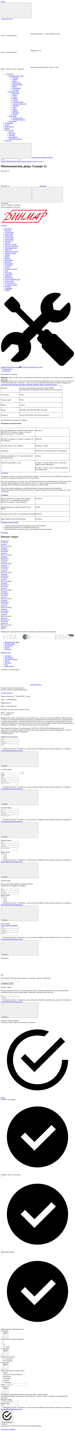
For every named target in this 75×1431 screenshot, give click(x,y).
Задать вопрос (7, 369)
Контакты (8, 663)
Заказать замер (37, 157)
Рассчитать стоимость (8, 1429)
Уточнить (4, 225)
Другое (3, 1384)
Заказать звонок (47, 157)
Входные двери (10, 644)
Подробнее (4, 473)
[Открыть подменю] (5, 74)
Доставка (22, 384)
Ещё (7, 290)
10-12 (5, 854)
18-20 (5, 858)
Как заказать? (9, 657)
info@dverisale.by (36, 684)
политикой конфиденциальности (12, 750)
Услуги (7, 661)
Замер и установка (45, 384)
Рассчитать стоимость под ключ (31, 367)
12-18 (5, 856)
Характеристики (6, 384)
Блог (6, 664)
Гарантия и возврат (32, 384)
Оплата (54, 384)
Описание (15, 384)
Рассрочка (8, 649)
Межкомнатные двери (12, 642)
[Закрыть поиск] (20, 160)
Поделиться (6, 371)
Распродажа (9, 646)
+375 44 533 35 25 (7, 19)
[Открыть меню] (1, 71)
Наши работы (9, 666)
